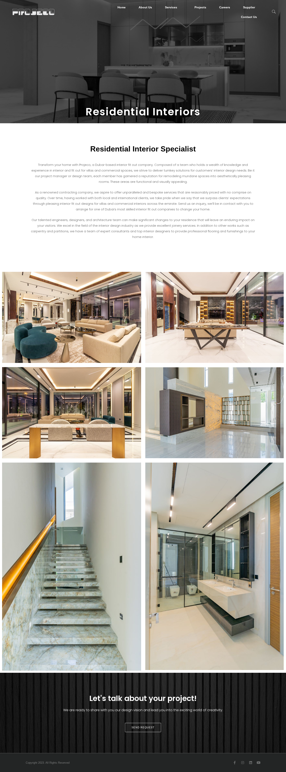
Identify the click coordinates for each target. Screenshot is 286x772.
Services (171, 7)
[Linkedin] (250, 762)
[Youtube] (258, 762)
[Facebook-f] (234, 762)
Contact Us (249, 17)
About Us (145, 7)
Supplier (249, 7)
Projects (200, 7)
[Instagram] (242, 762)
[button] (274, 12)
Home (121, 7)
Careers (224, 7)
